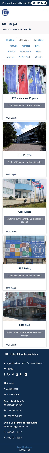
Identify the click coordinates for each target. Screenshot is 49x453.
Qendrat (26, 45)
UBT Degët (24, 39)
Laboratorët (25, 51)
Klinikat (11, 51)
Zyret (37, 45)
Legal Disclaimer (24, 447)
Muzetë (10, 57)
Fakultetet (38, 39)
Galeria (38, 57)
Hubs (38, 51)
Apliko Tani (39, 3)
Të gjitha (10, 39)
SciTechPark (24, 57)
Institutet (13, 45)
